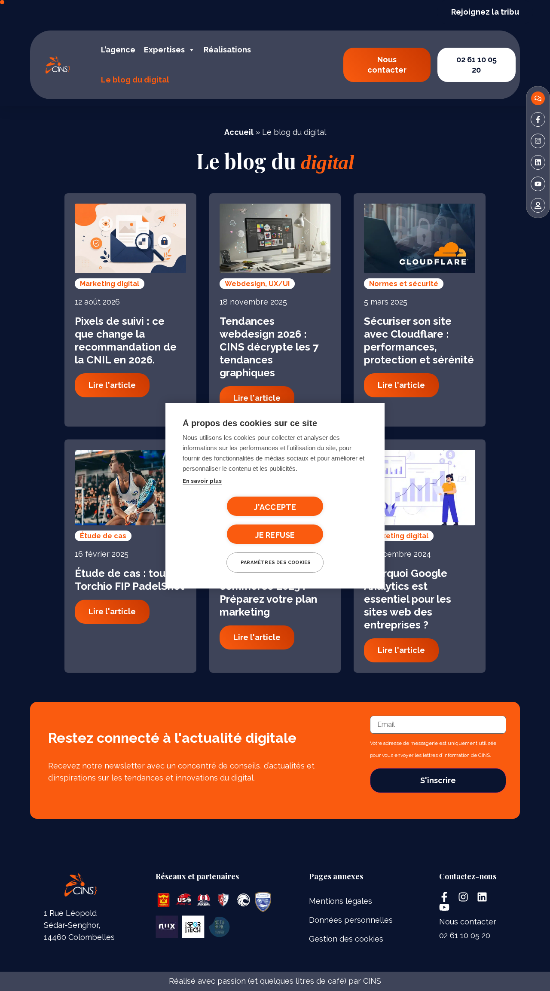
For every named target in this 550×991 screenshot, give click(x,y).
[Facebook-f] (444, 897)
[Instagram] (463, 897)
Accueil (239, 132)
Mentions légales (340, 901)
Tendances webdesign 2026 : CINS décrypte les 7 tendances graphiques (269, 347)
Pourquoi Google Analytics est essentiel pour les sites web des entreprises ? (407, 599)
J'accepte (275, 507)
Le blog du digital (135, 79)
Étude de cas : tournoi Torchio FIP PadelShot (129, 579)
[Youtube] (444, 907)
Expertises (164, 49)
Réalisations (227, 49)
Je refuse (275, 535)
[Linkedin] (482, 897)
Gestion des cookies (346, 938)
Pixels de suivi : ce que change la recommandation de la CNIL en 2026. (126, 340)
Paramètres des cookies (276, 562)
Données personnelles (351, 919)
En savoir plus (202, 481)
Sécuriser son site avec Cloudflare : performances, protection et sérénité (419, 340)
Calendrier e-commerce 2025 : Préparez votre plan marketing (268, 592)
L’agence (118, 49)
